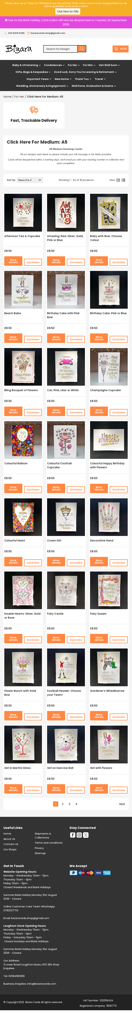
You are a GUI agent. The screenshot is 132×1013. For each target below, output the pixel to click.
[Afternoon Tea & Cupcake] (23, 214)
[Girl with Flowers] (109, 746)
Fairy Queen (98, 613)
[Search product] (82, 48)
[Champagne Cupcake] (109, 368)
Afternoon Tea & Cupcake (22, 236)
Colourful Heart (14, 540)
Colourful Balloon (16, 463)
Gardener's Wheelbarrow (107, 691)
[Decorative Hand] (109, 518)
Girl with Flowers (101, 768)
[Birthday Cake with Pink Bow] (66, 291)
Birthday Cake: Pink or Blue (108, 313)
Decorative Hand (101, 540)
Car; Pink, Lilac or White (63, 390)
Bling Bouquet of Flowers (21, 390)
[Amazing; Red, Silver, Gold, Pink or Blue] (66, 214)
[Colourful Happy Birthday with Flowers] (109, 441)
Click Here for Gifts (68, 11)
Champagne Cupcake (105, 390)
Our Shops (9, 849)
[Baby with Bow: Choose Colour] (109, 214)
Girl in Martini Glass (17, 768)
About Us (9, 839)
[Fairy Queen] (109, 592)
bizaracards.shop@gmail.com (48, 33)
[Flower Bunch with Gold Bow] (23, 668)
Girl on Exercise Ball (60, 768)
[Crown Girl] (66, 518)
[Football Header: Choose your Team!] (66, 668)
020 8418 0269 (16, 33)
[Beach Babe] (23, 291)
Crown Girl (54, 540)
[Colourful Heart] (23, 518)
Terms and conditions (49, 842)
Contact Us (10, 844)
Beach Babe (12, 313)
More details (13, 261)
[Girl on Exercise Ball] (66, 746)
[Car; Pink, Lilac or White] (66, 368)
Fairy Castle (55, 613)
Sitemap (40, 853)
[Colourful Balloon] (23, 441)
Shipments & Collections (43, 835)
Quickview (32, 262)
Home (7, 833)
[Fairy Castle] (66, 592)
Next (122, 804)
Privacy (39, 848)
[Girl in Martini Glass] (23, 746)
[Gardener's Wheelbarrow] (109, 668)
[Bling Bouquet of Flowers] (23, 368)
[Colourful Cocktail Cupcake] (66, 441)
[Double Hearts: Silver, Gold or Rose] (23, 592)
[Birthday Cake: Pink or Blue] (109, 291)
